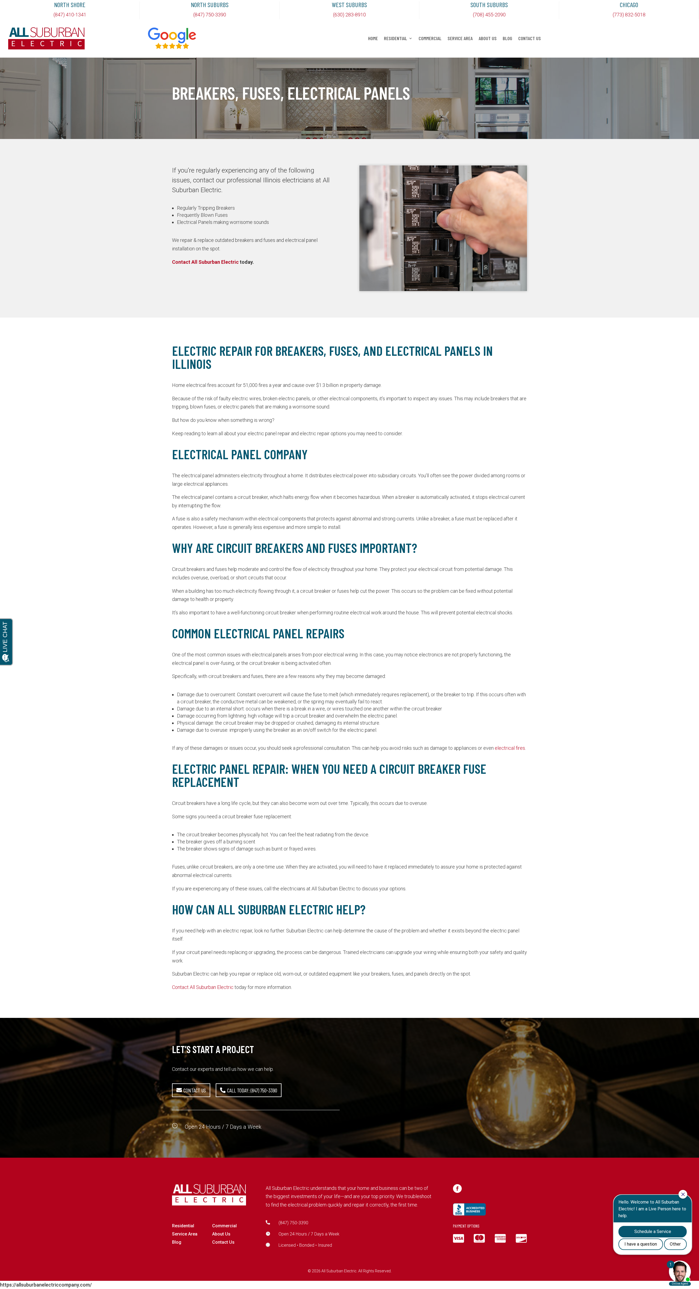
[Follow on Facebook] (457, 1188)
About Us (488, 38)
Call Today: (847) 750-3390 (252, 1090)
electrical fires (510, 748)
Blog (507, 38)
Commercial (430, 38)
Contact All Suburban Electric (205, 262)
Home (373, 38)
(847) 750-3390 (293, 1222)
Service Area (460, 38)
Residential (395, 38)
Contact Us (529, 38)
